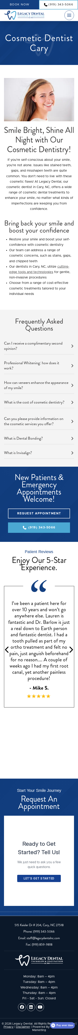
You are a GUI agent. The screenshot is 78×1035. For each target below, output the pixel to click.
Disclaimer (23, 1027)
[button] (69, 15)
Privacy (9, 1027)
